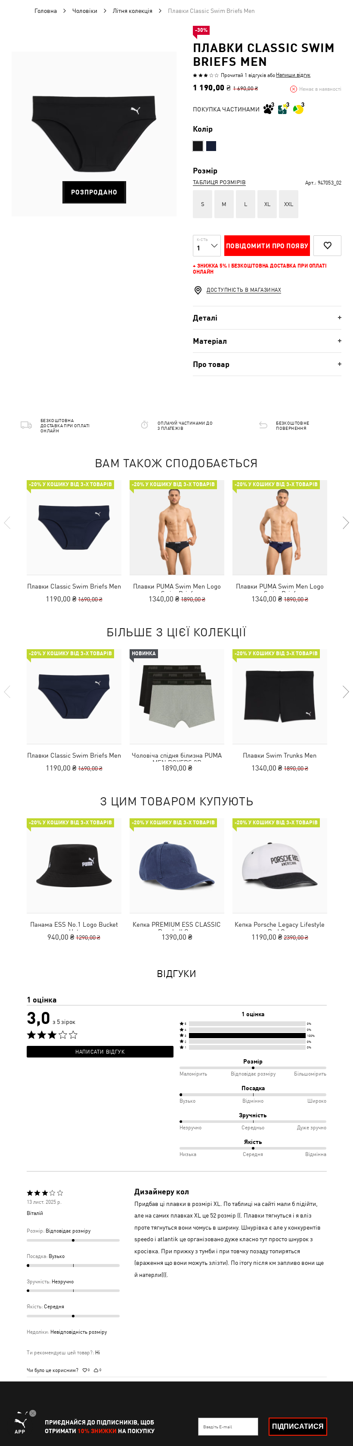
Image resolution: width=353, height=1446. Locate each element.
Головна (45, 10)
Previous (7, 522)
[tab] (267, 317)
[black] (198, 146)
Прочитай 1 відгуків (243, 75)
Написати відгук (99, 1052)
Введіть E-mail (217, 1426)
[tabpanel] (94, 134)
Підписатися (298, 1426)
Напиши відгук (293, 75)
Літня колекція (132, 10)
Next (345, 522)
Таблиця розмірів (219, 182)
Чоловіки (84, 10)
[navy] (211, 146)
